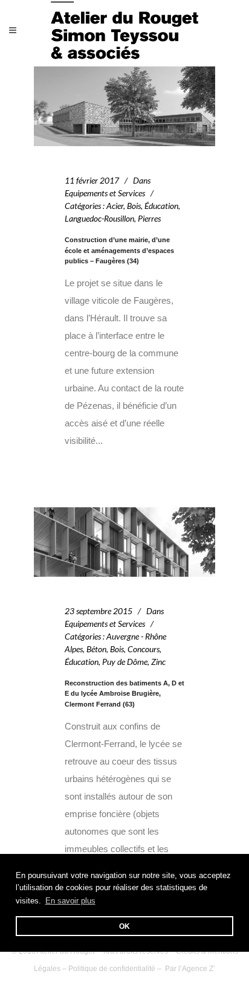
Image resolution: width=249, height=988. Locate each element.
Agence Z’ (198, 968)
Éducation (161, 205)
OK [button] (124, 926)
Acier (114, 205)
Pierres (149, 218)
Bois (134, 205)
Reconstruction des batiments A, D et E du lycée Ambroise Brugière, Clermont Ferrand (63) (124, 693)
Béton (96, 649)
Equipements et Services (105, 193)
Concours (144, 649)
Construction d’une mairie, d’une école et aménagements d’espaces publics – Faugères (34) (119, 250)
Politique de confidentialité (111, 968)
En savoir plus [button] (70, 900)
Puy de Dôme (124, 661)
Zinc (158, 661)
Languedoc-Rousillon (99, 218)
